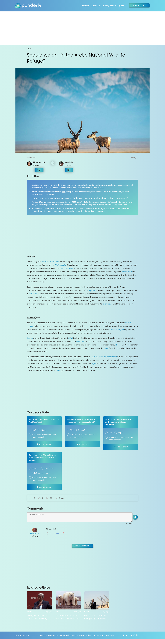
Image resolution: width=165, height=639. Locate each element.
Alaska (30, 338)
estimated (80, 341)
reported (92, 290)
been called (127, 271)
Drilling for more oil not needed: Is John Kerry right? (37, 617)
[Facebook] (128, 635)
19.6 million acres (113, 208)
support (105, 348)
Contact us (53, 635)
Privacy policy (109, 5)
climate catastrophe (50, 261)
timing (59, 370)
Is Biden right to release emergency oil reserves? (96, 617)
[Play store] (124, 635)
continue (31, 326)
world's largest (117, 329)
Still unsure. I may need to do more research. (44, 435)
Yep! (34, 430)
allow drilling (109, 185)
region (94, 363)
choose (118, 345)
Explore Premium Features (103, 635)
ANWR (70, 338)
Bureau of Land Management (104, 357)
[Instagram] (134, 635)
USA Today (33, 294)
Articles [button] (85, 5)
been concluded (67, 268)
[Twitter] (131, 635)
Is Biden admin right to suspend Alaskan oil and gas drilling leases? (67, 617)
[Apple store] (126, 635)
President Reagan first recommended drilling (51, 202)
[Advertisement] (82, 28)
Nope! (43, 430)
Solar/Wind (49, 468)
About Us (95, 5)
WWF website (60, 265)
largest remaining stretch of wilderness (93, 198)
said (63, 191)
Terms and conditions (68, 635)
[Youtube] (136, 635)
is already (107, 304)
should (128, 323)
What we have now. (40, 473)
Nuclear (35, 468)
